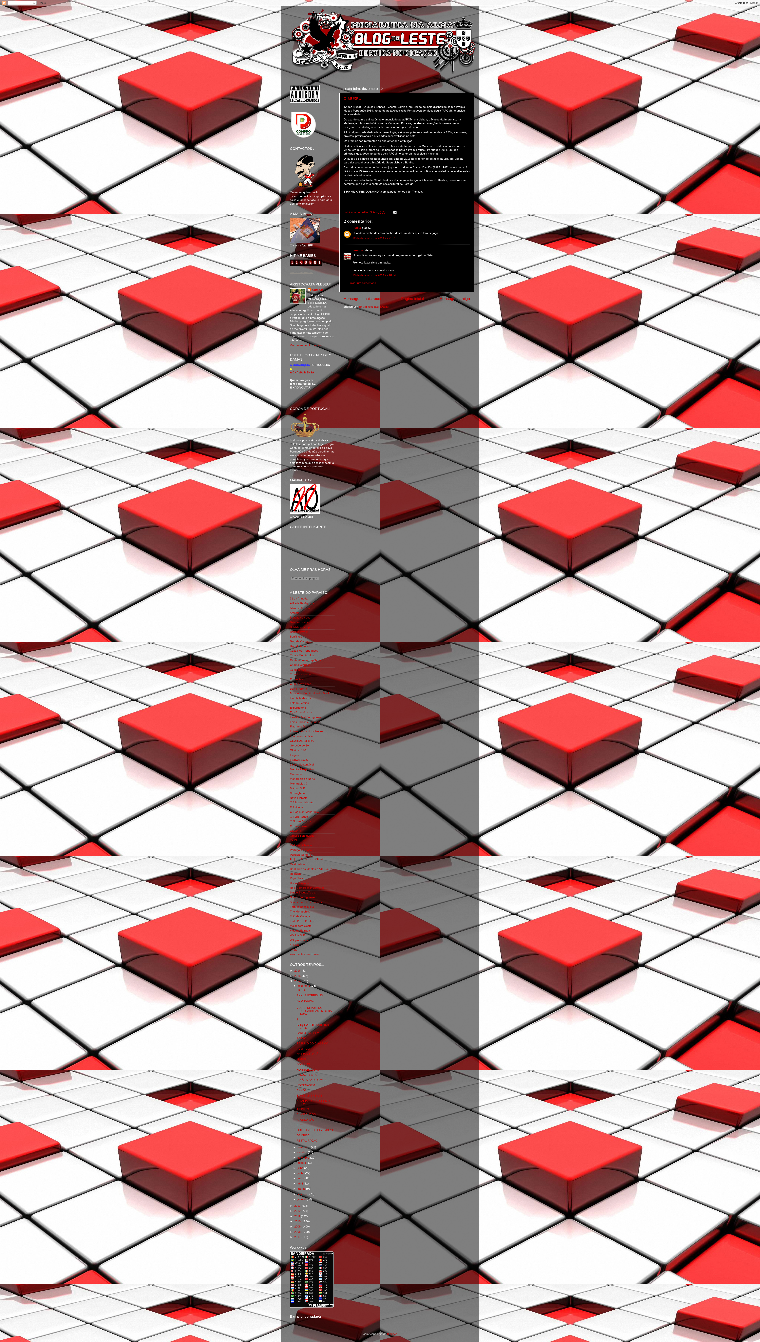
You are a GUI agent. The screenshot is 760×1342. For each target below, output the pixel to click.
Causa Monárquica (302, 655)
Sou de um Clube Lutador (306, 902)
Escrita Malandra (300, 698)
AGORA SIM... (305, 1000)
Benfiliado (296, 636)
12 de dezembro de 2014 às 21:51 (374, 238)
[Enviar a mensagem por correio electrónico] (394, 212)
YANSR (294, 944)
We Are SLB (297, 935)
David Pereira (298, 688)
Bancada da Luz (300, 617)
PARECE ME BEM (308, 1033)
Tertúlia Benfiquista (302, 906)
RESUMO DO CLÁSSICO (312, 1043)
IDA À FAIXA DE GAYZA (311, 1080)
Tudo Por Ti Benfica (302, 921)
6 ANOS (302, 1090)
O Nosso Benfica (300, 821)
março (301, 1188)
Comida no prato (300, 674)
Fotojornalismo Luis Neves (306, 731)
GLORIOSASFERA (302, 740)
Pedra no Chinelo (301, 845)
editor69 (317, 289)
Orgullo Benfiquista (302, 835)
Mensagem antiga (454, 299)
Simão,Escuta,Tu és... (303, 892)
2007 (297, 1237)
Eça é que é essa (301, 712)
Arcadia (294, 612)
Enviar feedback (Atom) (374, 306)
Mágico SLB (297, 788)
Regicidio (295, 873)
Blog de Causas (300, 641)
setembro (303, 1157)
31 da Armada (299, 598)
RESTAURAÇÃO (307, 1140)
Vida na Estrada (300, 930)
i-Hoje (293, 949)
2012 (297, 1210)
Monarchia (296, 774)
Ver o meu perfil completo (306, 345)
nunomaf (358, 250)
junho (301, 1173)
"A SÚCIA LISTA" (307, 1074)
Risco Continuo (299, 883)
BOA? (300, 1124)
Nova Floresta (299, 797)
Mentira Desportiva (302, 769)
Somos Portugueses (302, 897)
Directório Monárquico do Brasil (309, 693)
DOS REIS (303, 1064)
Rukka (356, 227)
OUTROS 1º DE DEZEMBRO (315, 1130)
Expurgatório (298, 707)
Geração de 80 (299, 745)
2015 (297, 976)
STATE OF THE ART (309, 1095)
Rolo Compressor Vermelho (307, 887)
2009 (297, 1226)
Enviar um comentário (362, 283)
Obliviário (296, 830)
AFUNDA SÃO (305, 1119)
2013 (297, 1205)
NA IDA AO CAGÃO (309, 1054)
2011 (297, 1216)
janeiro (302, 1199)
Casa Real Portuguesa (304, 650)
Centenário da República (305, 660)
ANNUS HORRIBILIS (310, 995)
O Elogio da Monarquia (304, 811)
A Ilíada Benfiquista (302, 603)
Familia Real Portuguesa (305, 717)
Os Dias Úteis (298, 840)
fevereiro (303, 1194)
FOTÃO (301, 1038)
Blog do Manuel (300, 646)
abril (300, 1183)
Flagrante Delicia (300, 726)
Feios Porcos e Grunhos (305, 722)
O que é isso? (298, 826)
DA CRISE (303, 1135)
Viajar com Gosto (301, 925)
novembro (304, 1147)
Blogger (392, 1333)
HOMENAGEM (306, 1085)
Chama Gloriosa (300, 664)
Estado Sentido (299, 703)
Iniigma (294, 755)
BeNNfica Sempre (301, 627)
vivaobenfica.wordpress (304, 954)
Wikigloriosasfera (300, 940)
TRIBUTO (303, 1109)
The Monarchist (300, 911)
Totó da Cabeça (300, 916)
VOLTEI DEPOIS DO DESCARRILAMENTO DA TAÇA (314, 1011)
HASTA (301, 990)
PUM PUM (303, 1048)
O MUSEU (352, 98)
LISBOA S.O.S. (299, 759)
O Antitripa (296, 807)
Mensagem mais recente (364, 299)
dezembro (304, 985)
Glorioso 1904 (299, 750)
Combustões (298, 669)
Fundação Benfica (301, 736)
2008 (297, 1231)
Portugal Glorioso (301, 850)
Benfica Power (299, 631)
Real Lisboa (297, 864)
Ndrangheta (297, 793)
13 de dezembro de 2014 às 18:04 (374, 275)
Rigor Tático (297, 878)
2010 (297, 1221)
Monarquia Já (298, 783)
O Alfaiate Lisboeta (302, 802)
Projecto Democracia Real (306, 859)
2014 (297, 981)
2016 (297, 970)
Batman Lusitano (300, 622)
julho (300, 1167)
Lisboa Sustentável (302, 764)
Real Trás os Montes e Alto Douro (311, 869)
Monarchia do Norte (302, 778)
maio (300, 1178)
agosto (302, 1162)
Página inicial (412, 299)
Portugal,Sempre (300, 854)
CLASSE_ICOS (306, 1114)
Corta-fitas (296, 679)
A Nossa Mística (300, 608)
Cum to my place (300, 683)
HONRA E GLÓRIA (308, 1069)
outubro (302, 1152)
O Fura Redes (299, 816)
